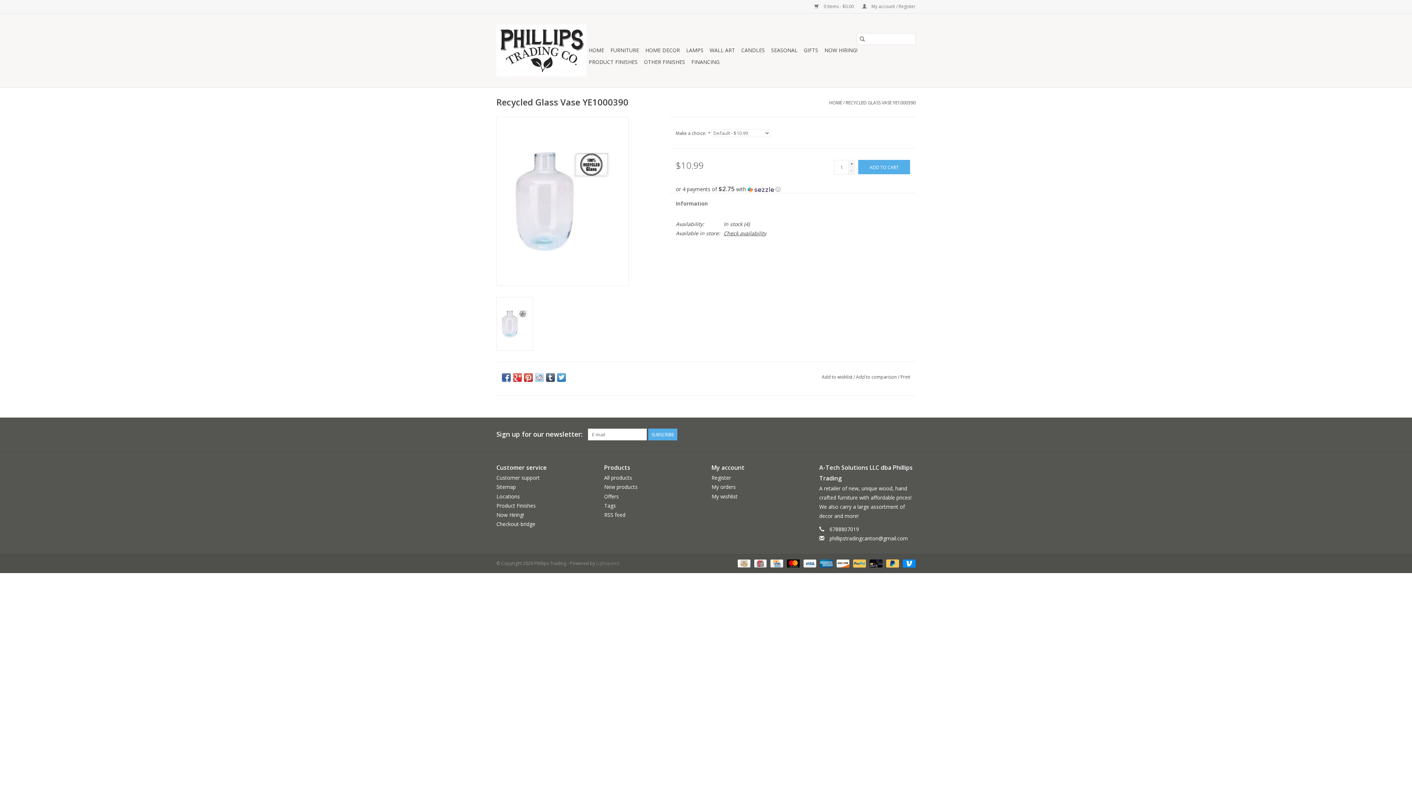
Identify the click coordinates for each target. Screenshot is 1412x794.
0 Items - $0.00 (839, 6)
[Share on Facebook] (506, 377)
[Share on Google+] (517, 377)
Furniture (624, 50)
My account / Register (893, 6)
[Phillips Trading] (541, 50)
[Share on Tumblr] (550, 377)
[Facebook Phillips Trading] (896, 434)
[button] (796, 189)
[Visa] (809, 563)
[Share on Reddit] (539, 377)
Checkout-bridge (515, 524)
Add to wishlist (837, 377)
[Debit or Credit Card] (875, 563)
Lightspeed (607, 563)
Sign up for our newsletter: (539, 434)
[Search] (862, 39)
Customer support (518, 477)
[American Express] (825, 563)
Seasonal (784, 50)
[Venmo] (908, 563)
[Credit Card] (776, 563)
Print (905, 377)
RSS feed (614, 514)
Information (692, 203)
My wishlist (725, 496)
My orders (724, 486)
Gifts (811, 50)
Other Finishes (664, 61)
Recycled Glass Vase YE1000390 (881, 103)
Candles (753, 50)
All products (618, 477)
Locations (508, 496)
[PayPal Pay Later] (892, 563)
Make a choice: (693, 133)
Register (721, 477)
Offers (611, 496)
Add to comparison (877, 377)
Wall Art (722, 50)
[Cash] (743, 563)
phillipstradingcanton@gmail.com (869, 538)
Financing (705, 61)
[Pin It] (528, 377)
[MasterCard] (792, 563)
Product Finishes (613, 61)
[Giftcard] (760, 563)
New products (621, 486)
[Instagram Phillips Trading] (910, 434)
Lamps (694, 50)
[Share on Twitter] (561, 377)
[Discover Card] (842, 563)
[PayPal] (859, 563)
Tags (610, 505)
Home (596, 50)
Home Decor (662, 50)
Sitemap (506, 486)
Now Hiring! (840, 50)
